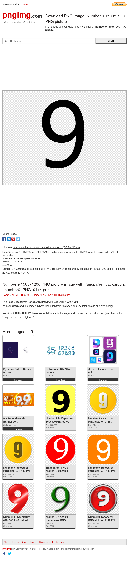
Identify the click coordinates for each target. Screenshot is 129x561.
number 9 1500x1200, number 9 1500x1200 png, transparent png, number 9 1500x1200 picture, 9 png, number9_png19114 (65, 252)
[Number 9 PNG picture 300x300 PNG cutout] (60, 400)
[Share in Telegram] (9, 239)
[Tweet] (18, 239)
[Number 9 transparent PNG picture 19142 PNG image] (103, 499)
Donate (33, 542)
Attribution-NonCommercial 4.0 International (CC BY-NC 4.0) (47, 247)
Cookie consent (46, 542)
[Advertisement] (64, 68)
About (6, 542)
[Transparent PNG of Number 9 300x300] (60, 449)
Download (18, 380)
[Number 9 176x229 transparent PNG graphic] (60, 499)
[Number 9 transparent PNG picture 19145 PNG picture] (103, 449)
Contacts (60, 542)
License (15, 542)
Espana (25, 3)
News (24, 542)
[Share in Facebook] (4, 239)
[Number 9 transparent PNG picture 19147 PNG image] (18, 449)
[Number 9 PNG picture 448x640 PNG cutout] (18, 499)
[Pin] (13, 239)
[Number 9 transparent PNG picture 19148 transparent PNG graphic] (103, 400)
